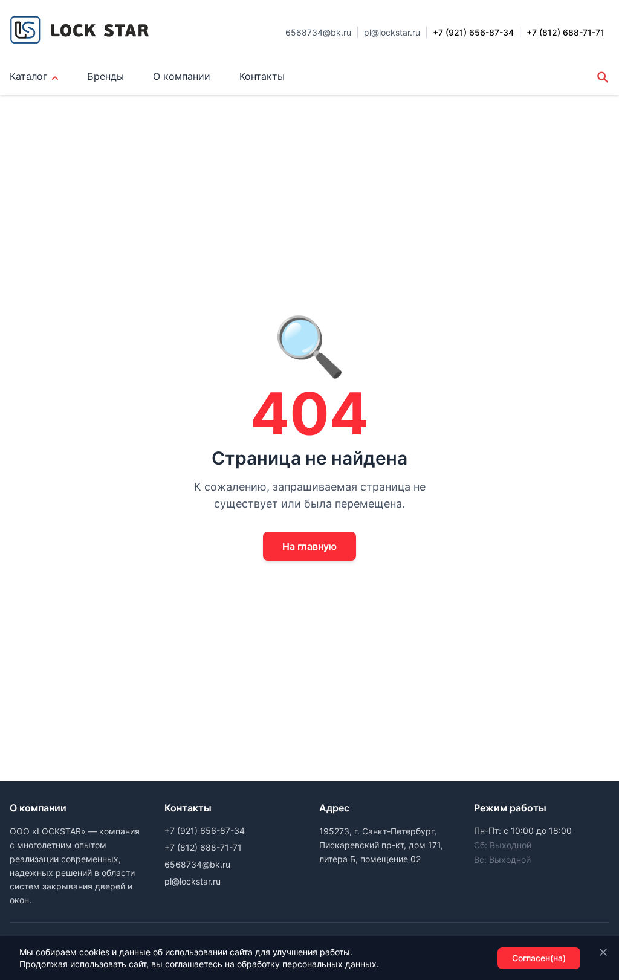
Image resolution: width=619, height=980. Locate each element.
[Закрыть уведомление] (603, 952)
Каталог (28, 76)
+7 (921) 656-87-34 (204, 830)
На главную (309, 546)
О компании (181, 76)
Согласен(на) (539, 958)
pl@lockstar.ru (392, 32)
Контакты (262, 76)
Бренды (105, 76)
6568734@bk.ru (318, 32)
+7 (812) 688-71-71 (203, 847)
